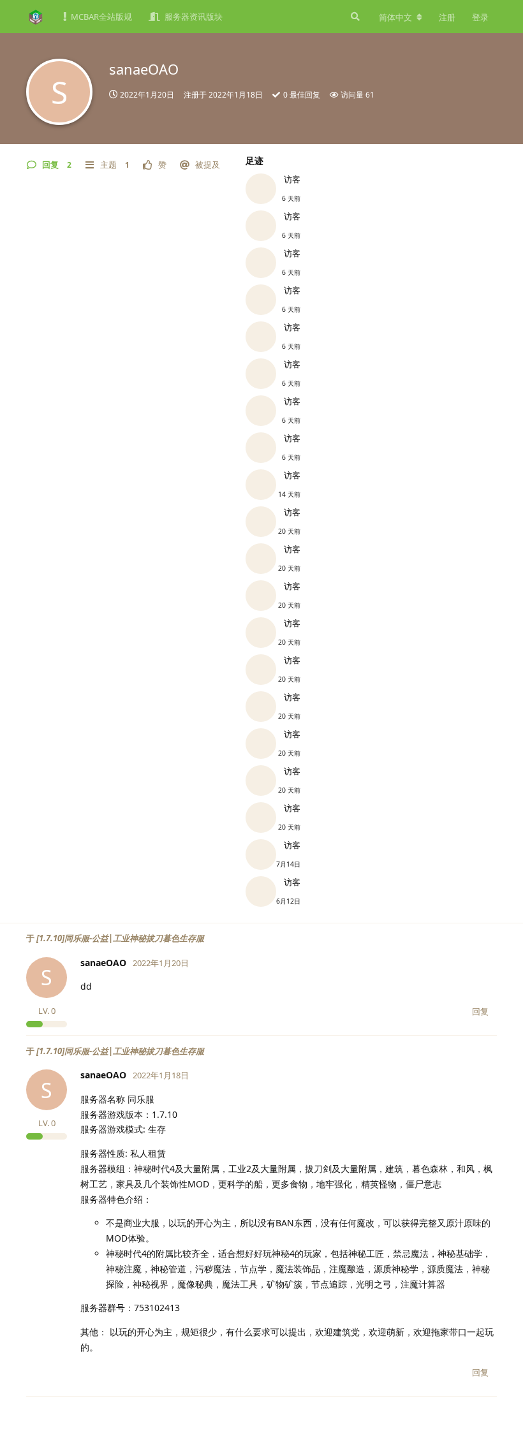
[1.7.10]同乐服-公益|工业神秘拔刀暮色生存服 (120, 938)
